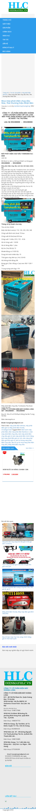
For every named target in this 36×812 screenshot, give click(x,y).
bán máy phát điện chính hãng (23, 436)
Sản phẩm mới (8, 448)
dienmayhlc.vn (18, 7)
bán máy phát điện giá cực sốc (11, 438)
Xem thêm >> (30, 448)
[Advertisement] (18, 73)
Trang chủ (6, 92)
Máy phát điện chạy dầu (16, 444)
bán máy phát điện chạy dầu (17, 433)
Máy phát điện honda (17, 428)
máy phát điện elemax (17, 426)
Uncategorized (6, 430)
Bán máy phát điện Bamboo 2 (19, 432)
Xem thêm (19, 467)
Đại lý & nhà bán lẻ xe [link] (10, 708)
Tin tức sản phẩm (15, 92)
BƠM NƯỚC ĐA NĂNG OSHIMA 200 (15, 470)
